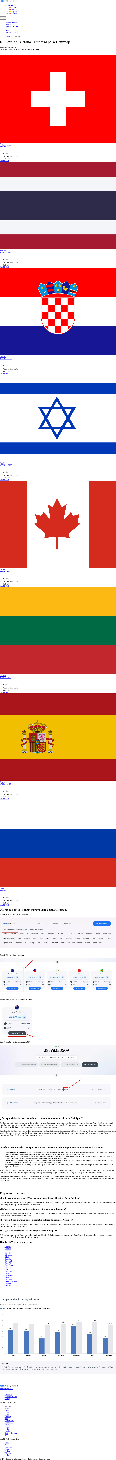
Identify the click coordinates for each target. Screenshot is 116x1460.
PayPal (7, 1455)
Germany (8, 1417)
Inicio (2, 36)
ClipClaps (8, 1255)
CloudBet (8, 1259)
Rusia (2, 888)
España (2, 782)
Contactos (8, 1395)
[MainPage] (9, 1)
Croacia (3, 357)
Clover (7, 1269)
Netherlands (9, 1423)
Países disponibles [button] (11, 22)
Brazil (7, 1408)
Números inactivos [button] (11, 26)
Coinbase (8, 1286)
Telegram (8, 1453)
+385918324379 (6, 359)
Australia (8, 1406)
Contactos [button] (8, 30)
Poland (7, 1427)
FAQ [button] (6, 28)
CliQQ (7, 1257)
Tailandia (3, 250)
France (7, 1415)
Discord (7, 1445)
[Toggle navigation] (3, 18)
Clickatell (8, 1253)
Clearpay (8, 1247)
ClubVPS (8, 1273)
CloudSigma (9, 1265)
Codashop (8, 1277)
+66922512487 (5, 252)
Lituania (3, 676)
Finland (7, 1413)
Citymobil (8, 1261)
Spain (7, 1429)
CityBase (8, 1284)
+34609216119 (5, 784)
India (6, 1419)
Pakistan (8, 1425)
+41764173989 (5, 146)
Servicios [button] (8, 24)
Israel (2, 463)
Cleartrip (8, 1249)
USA (6, 1435)
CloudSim (8, 1267)
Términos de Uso (11, 1397)
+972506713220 (6, 465)
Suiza (2, 144)
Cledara (7, 1251)
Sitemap (7, 1399)
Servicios (9, 36)
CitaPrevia (8, 1279)
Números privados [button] (11, 33)
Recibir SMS (4, 161)
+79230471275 (5, 890)
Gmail (7, 1443)
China (7, 1410)
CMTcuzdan (9, 1275)
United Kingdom (11, 1433)
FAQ (6, 1393)
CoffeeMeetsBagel (11, 1281)
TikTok (7, 1451)
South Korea (9, 1421)
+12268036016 (5, 571)
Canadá (2, 569)
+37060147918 (5, 678)
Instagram (8, 1447)
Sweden (7, 1431)
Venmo (7, 1449)
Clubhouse (8, 1271)
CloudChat (8, 1263)
